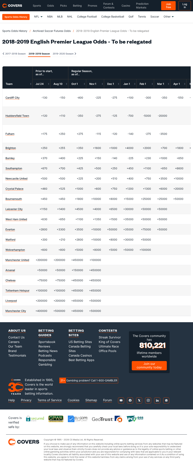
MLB (60, 16)
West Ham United (16, 219)
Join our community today (149, 365)
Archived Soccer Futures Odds (52, 30)
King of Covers (109, 342)
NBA (50, 16)
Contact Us (16, 337)
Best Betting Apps (81, 360)
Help (11, 400)
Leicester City (14, 209)
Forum (107, 400)
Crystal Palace (14, 188)
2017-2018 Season (15, 53)
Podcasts (45, 355)
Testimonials (17, 355)
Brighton (10, 148)
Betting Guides (46, 332)
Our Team (15, 346)
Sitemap (91, 400)
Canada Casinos (80, 355)
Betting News (47, 351)
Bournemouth (13, 198)
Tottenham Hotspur (17, 290)
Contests (108, 330)
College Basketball (112, 16)
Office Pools (107, 351)
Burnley (10, 158)
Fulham (9, 133)
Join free (168, 5)
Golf (131, 16)
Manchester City (15, 310)
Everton (10, 229)
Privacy (26, 400)
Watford (10, 239)
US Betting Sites (80, 342)
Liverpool (11, 300)
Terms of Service (50, 400)
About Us (17, 330)
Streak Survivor (110, 337)
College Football (87, 16)
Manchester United (17, 259)
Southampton (13, 168)
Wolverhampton (15, 249)
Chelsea (10, 280)
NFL (36, 16)
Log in (184, 5)
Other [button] (167, 16)
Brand (12, 351)
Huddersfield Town (17, 115)
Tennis (142, 16)
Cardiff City (12, 97)
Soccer (154, 16)
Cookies (73, 400)
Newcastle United (16, 178)
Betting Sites (76, 332)
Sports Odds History (14, 30)
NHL (70, 16)
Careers (13, 342)
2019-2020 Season (63, 53)
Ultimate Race (109, 346)
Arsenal (10, 270)
